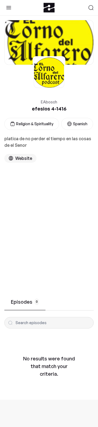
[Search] (91, 8)
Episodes (24, 302)
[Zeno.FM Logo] (49, 8)
